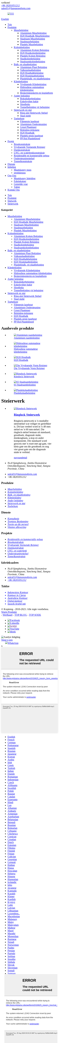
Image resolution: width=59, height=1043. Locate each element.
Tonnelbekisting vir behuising (35, 107)
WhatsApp (13, 643)
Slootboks (25, 104)
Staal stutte (25, 115)
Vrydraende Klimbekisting (33, 84)
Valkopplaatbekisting (30, 70)
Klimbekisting (21, 81)
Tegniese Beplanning (18, 521)
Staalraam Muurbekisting (32, 38)
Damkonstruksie (22, 150)
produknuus (20, 172)
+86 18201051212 (17, 580)
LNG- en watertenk (17, 550)
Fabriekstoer (20, 181)
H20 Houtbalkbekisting (31, 73)
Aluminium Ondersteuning (33, 124)
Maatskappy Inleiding (24, 178)
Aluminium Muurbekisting (33, 33)
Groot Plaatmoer (28, 127)
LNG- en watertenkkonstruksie (29, 152)
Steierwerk (13, 203)
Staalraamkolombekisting (32, 61)
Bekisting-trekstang (29, 130)
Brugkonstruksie (22, 144)
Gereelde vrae (21, 184)
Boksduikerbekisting (30, 98)
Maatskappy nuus (22, 170)
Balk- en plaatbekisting (25, 64)
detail (24, 457)
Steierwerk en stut (23, 110)
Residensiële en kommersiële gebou (31, 155)
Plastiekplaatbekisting (24, 393)
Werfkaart (7, 615)
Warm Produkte (9, 612)
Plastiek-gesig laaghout (31, 135)
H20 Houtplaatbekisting (32, 75)
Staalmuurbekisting (29, 41)
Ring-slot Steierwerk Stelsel (34, 112)
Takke (17, 187)
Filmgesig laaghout (29, 121)
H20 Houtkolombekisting (32, 53)
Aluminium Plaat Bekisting (33, 67)
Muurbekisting (21, 30)
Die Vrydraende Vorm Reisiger (29, 368)
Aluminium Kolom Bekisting (34, 50)
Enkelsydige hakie (29, 101)
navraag (18, 457)
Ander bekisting (22, 95)
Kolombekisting (22, 47)
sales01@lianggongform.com (22, 474)
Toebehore (19, 118)
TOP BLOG (20, 615)
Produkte (12, 27)
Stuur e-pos (7, 640)
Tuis (10, 24)
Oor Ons (12, 175)
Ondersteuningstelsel (24, 158)
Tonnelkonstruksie (23, 161)
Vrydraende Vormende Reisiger (29, 147)
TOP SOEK (35, 615)
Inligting (12, 167)
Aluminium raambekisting (27, 338)
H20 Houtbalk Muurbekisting (35, 36)
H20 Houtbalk (27, 132)
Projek (11, 141)
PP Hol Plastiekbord (30, 138)
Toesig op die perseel (18, 524)
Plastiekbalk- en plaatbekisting (35, 78)
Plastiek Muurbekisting (31, 44)
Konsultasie (13, 518)
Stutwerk (12, 201)
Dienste (11, 164)
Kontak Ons (14, 189)
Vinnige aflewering (17, 527)
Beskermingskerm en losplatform (36, 93)
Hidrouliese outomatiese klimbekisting (32, 88)
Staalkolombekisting (30, 58)
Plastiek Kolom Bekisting (32, 55)
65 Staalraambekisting (25, 384)
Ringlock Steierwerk (24, 376)
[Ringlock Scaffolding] (25, 408)
